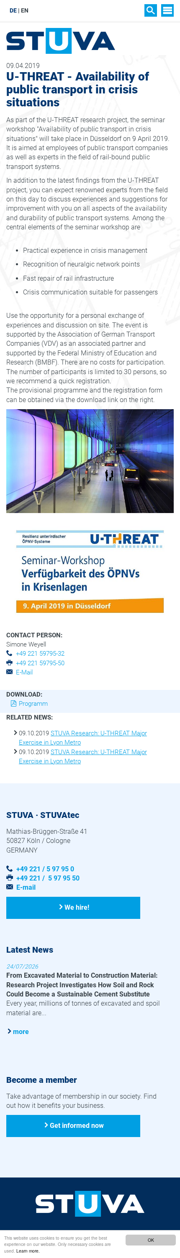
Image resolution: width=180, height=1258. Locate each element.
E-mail (26, 887)
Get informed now (77, 1126)
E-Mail (24, 672)
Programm (33, 703)
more (21, 1032)
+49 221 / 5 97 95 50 (48, 878)
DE (13, 10)
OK (151, 1240)
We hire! (76, 907)
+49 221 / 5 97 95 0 (45, 869)
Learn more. (28, 1251)
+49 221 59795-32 (40, 653)
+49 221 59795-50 (40, 663)
